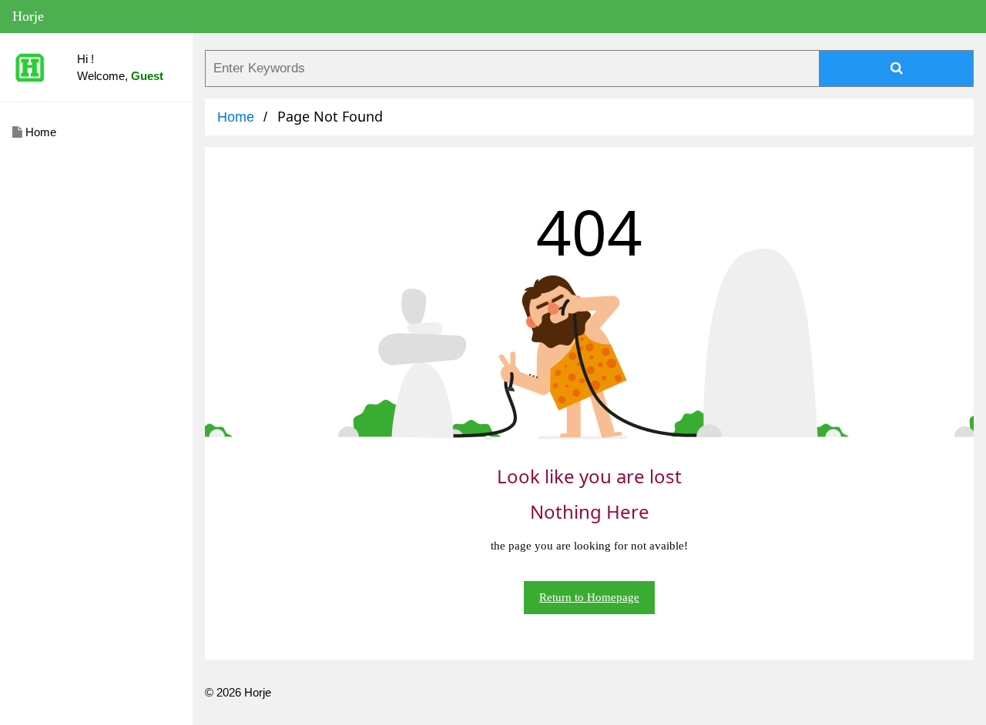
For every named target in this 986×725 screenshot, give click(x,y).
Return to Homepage (589, 597)
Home (39, 132)
